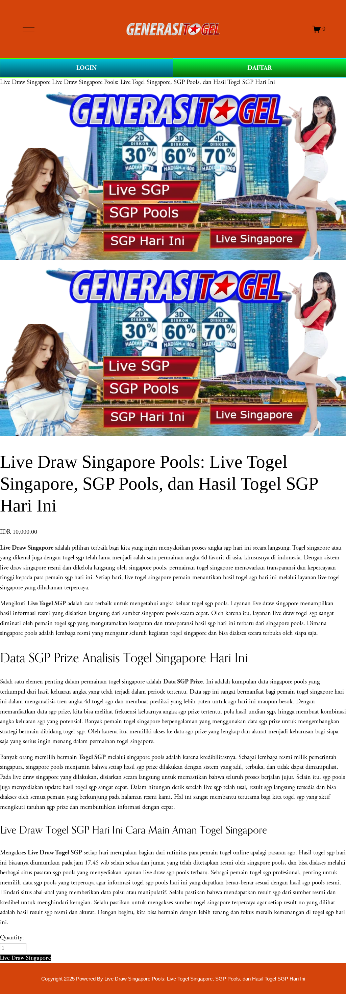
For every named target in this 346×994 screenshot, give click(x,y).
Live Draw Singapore (25, 82)
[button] (25, 958)
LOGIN (86, 68)
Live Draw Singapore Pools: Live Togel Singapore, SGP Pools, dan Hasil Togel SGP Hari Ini (163, 82)
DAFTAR (259, 68)
